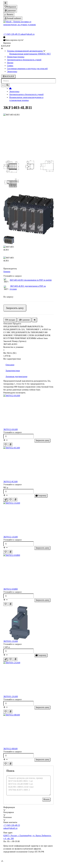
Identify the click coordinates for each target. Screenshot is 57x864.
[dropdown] (5, 3)
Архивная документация (16, 376)
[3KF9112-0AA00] (28, 411)
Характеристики (13, 371)
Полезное (7, 817)
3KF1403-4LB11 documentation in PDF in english (31, 280)
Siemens (6, 271)
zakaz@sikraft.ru (27, 34)
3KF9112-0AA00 (10, 429)
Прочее (10, 63)
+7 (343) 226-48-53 (11, 34)
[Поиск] (7, 85)
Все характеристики (12, 359)
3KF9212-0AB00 (10, 589)
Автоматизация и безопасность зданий (24, 60)
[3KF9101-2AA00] (28, 678)
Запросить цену (15, 307)
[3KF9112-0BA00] (28, 730)
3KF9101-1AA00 (10, 641)
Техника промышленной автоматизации (25, 51)
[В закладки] (5, 444)
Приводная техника (15, 57)
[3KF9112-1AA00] (28, 518)
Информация (9, 807)
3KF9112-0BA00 (10, 749)
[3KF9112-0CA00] (28, 463)
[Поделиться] (34, 319)
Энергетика (12, 71)
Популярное (8, 812)
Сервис (10, 66)
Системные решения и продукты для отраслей (27, 68)
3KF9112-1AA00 (10, 537)
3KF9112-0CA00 (10, 482)
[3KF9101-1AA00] (28, 623)
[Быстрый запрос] (5, 500)
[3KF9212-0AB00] (28, 571)
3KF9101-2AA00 (10, 696)
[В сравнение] (10, 444)
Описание (10, 365)
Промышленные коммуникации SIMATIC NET (30, 54)
